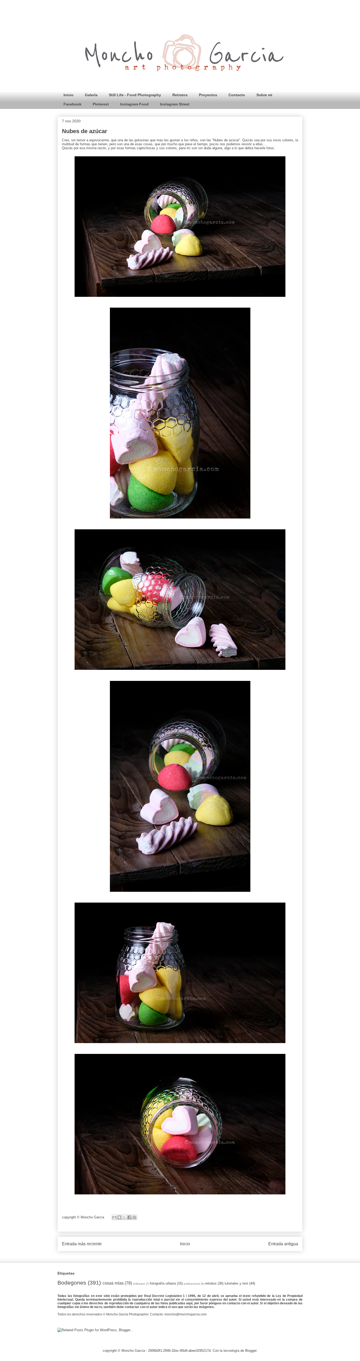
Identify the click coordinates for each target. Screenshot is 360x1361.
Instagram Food (134, 104)
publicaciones (192, 1283)
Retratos (180, 95)
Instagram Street (174, 104)
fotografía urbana (163, 1283)
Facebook (72, 104)
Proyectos (208, 95)
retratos (211, 1283)
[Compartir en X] (124, 1217)
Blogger (250, 1351)
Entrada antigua (283, 1244)
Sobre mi (264, 95)
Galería (91, 95)
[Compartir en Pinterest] (134, 1217)
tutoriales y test (236, 1283)
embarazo (139, 1283)
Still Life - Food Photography (135, 95)
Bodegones (71, 1283)
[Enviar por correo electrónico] (114, 1217)
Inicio (69, 95)
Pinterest (101, 104)
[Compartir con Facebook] (129, 1217)
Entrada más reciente (82, 1244)
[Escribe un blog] (119, 1217)
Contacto (236, 95)
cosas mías (113, 1283)
